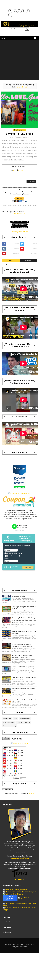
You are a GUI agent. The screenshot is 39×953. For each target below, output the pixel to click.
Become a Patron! (19, 213)
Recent (11, 260)
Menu (3, 38)
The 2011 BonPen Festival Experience (23, 667)
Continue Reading (19, 166)
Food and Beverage (8, 722)
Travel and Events (25, 718)
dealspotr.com (19, 530)
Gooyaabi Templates (19, 947)
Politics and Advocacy (9, 726)
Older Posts (31, 181)
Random (28, 260)
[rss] (18, 880)
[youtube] (21, 880)
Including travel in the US (14, 553)
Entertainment (7, 718)
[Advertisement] (19, 60)
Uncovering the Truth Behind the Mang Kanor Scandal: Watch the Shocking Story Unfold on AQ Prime (24, 620)
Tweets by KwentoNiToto (19, 231)
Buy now (28, 567)
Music (15, 718)
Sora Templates (18, 944)
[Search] (27, 29)
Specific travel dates (13, 555)
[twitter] (15, 880)
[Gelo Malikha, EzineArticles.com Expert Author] (19, 905)
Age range (6, 547)
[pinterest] (23, 880)
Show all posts (22, 87)
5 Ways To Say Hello (19, 133)
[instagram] (20, 880)
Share (20, 170)
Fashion (19, 722)
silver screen (20, 130)
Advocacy (27, 722)
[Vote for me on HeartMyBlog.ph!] (19, 493)
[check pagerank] (19, 743)
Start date (6, 558)
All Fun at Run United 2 (18, 596)
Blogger (31, 793)
